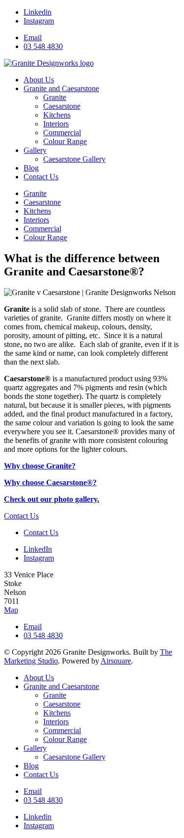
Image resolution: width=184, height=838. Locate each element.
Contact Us (21, 516)
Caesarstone (42, 202)
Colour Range (45, 237)
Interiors (36, 220)
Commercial (42, 228)
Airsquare (116, 661)
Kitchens (37, 211)
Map (11, 610)
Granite (35, 193)
